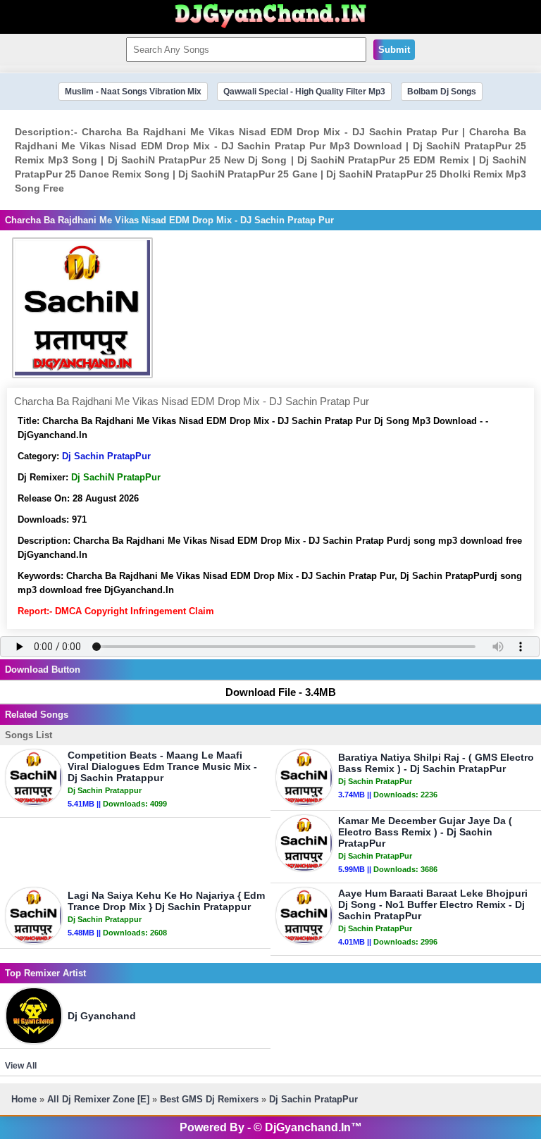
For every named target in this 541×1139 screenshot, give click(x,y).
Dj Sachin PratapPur (106, 456)
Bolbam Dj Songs (441, 92)
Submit (394, 49)
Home (24, 1099)
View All (21, 1066)
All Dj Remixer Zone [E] (98, 1099)
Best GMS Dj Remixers (209, 1099)
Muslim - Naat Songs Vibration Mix (133, 92)
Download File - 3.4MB (280, 692)
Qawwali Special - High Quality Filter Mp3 (304, 92)
